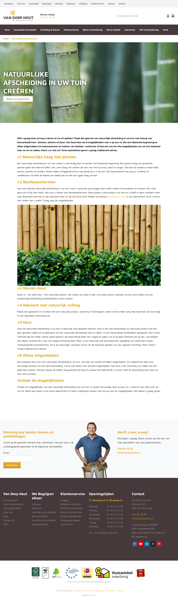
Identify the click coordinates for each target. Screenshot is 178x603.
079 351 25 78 (125, 448)
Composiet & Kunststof (25, 30)
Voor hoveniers (10, 500)
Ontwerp (59, 3)
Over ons (21, 3)
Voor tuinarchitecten (13, 504)
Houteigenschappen (70, 520)
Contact (121, 3)
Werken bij (8, 520)
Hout (7, 30)
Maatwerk (71, 3)
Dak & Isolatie (113, 30)
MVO (5, 524)
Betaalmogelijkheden (71, 516)
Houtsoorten (66, 524)
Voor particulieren (12, 508)
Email (6, 453)
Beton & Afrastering (92, 30)
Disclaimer (111, 591)
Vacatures (8, 3)
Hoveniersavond (40, 524)
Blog (5, 516)
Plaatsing (83, 3)
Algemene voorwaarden (83, 591)
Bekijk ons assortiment (18, 99)
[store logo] (18, 16)
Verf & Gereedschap (149, 30)
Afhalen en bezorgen (70, 504)
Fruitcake (93, 595)
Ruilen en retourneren (71, 508)
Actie (165, 30)
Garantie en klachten (71, 512)
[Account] (168, 16)
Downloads (34, 3)
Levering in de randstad (44, 512)
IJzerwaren (129, 30)
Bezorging (46, 3)
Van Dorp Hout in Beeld (44, 520)
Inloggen (64, 500)
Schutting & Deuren (50, 30)
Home (5, 38)
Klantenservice (97, 3)
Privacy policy (100, 591)
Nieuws (111, 3)
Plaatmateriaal (71, 30)
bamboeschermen (117, 196)
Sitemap (120, 591)
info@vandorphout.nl (129, 452)
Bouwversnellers (40, 516)
